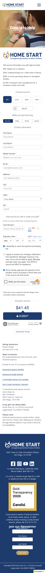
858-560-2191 (28, 471)
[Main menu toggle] (39, 5)
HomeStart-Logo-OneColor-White (22, 440)
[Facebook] (13, 463)
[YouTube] (25, 463)
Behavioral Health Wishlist (12, 374)
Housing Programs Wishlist (13, 369)
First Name (22, 536)
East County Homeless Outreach (15, 384)
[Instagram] (19, 463)
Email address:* (22, 528)
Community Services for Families (15, 379)
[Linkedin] (31, 463)
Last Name (22, 544)
